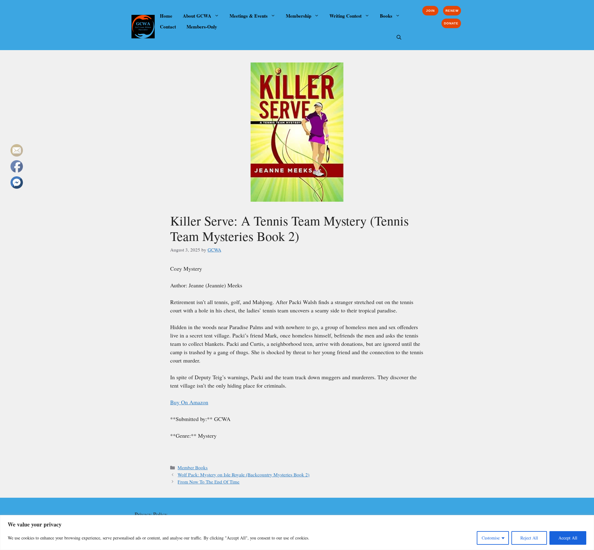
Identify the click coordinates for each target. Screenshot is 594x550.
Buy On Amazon (189, 402)
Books (386, 15)
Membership (298, 15)
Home (166, 15)
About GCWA (197, 15)
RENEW (452, 10)
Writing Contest (345, 15)
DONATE (451, 23)
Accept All (567, 538)
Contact (168, 26)
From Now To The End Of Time (208, 482)
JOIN (430, 10)
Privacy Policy (151, 514)
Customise (491, 538)
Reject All (529, 538)
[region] (297, 532)
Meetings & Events (249, 15)
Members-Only (202, 26)
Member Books (193, 467)
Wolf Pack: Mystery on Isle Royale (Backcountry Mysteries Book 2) (243, 474)
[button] (399, 37)
